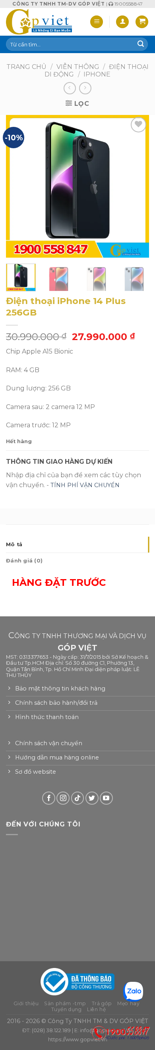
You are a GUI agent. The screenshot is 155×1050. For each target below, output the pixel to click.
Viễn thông (77, 67)
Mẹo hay (128, 1003)
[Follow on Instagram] (63, 798)
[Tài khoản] (122, 22)
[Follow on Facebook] (48, 798)
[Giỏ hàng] (142, 22)
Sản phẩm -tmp (65, 1003)
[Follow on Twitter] (92, 798)
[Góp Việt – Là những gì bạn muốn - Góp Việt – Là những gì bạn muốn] (39, 21)
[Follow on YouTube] (106, 798)
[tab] (77, 545)
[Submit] (140, 44)
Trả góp (102, 1003)
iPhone (96, 74)
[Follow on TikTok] (77, 798)
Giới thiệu (26, 1003)
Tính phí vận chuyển (85, 485)
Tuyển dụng (66, 1009)
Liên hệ (96, 1009)
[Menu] (96, 22)
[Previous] (19, 186)
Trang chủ (26, 67)
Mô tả (14, 544)
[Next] (136, 186)
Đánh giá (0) (24, 561)
